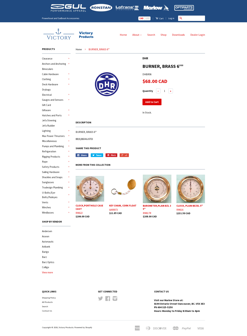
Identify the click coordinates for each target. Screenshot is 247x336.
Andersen (47, 231)
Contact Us (47, 310)
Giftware (46, 110)
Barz (44, 257)
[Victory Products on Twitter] (100, 299)
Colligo (45, 267)
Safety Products (50, 166)
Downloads (178, 34)
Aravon (45, 236)
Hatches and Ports (52, 115)
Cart (161, 18)
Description (83, 122)
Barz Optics (48, 262)
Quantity (147, 91)
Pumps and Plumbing (53, 146)
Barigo (45, 251)
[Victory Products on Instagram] (115, 299)
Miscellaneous (49, 141)
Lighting (46, 130)
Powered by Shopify (83, 327)
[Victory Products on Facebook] (107, 299)
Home (123, 34)
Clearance (47, 58)
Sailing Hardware (50, 172)
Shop (164, 34)
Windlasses (48, 212)
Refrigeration (49, 151)
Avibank (46, 246)
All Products (47, 302)
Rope (45, 161)
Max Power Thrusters (53, 136)
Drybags (46, 89)
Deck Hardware (50, 84)
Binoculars (47, 69)
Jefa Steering (49, 120)
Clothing (46, 79)
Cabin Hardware (50, 74)
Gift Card (46, 105)
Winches (46, 207)
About (136, 34)
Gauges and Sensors (52, 99)
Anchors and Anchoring (54, 63)
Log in (171, 18)
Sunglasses (48, 182)
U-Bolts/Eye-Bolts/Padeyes (49, 195)
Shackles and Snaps (52, 177)
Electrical (47, 94)
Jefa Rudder (48, 125)
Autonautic (48, 241)
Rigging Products (51, 156)
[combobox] (194, 18)
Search (151, 34)
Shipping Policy (49, 297)
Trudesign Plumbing (52, 187)
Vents (45, 202)
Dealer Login (197, 34)
